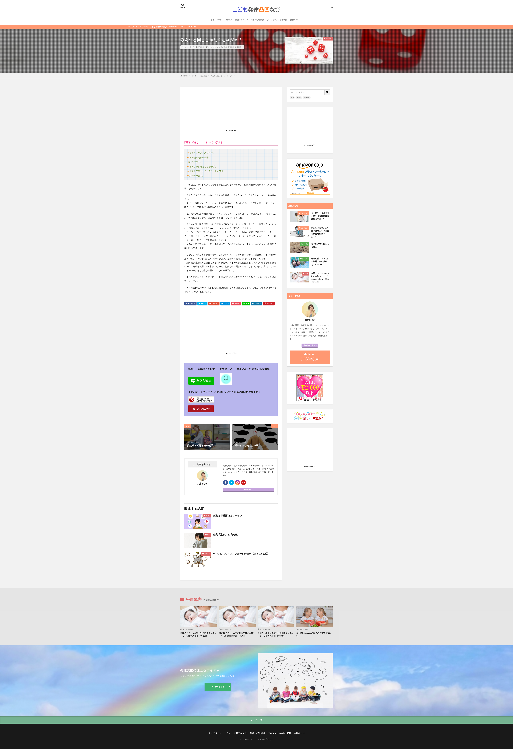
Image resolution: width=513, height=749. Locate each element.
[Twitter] (202, 303)
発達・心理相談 (257, 19)
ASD (214, 47)
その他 (306, 244)
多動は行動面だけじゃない (227, 515)
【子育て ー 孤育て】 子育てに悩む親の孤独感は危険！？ (320, 216)
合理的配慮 (223, 47)
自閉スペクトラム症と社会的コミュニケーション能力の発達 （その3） (320, 278)
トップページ (216, 19)
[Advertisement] (231, 109)
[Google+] (213, 303)
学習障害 (231, 47)
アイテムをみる (217, 686)
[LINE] (246, 303)
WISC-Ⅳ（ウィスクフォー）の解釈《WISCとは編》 (241, 553)
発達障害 (201, 47)
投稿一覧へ (248, 489)
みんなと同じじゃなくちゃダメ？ (223, 76)
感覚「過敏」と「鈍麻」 (226, 534)
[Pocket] (236, 303)
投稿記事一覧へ (309, 345)
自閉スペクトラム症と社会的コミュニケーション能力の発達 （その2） (237, 634)
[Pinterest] (269, 303)
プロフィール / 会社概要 (277, 19)
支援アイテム (240, 19)
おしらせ (305, 258)
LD (217, 47)
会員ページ (295, 19)
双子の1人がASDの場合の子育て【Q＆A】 (313, 634)
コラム (228, 19)
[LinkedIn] (256, 303)
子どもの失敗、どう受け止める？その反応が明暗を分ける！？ (320, 232)
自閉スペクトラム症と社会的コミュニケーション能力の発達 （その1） (276, 634)
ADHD (210, 47)
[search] (327, 92)
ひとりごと (304, 213)
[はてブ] (225, 303)
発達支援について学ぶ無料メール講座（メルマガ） (320, 261)
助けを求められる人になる (320, 245)
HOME (185, 76)
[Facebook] (190, 303)
